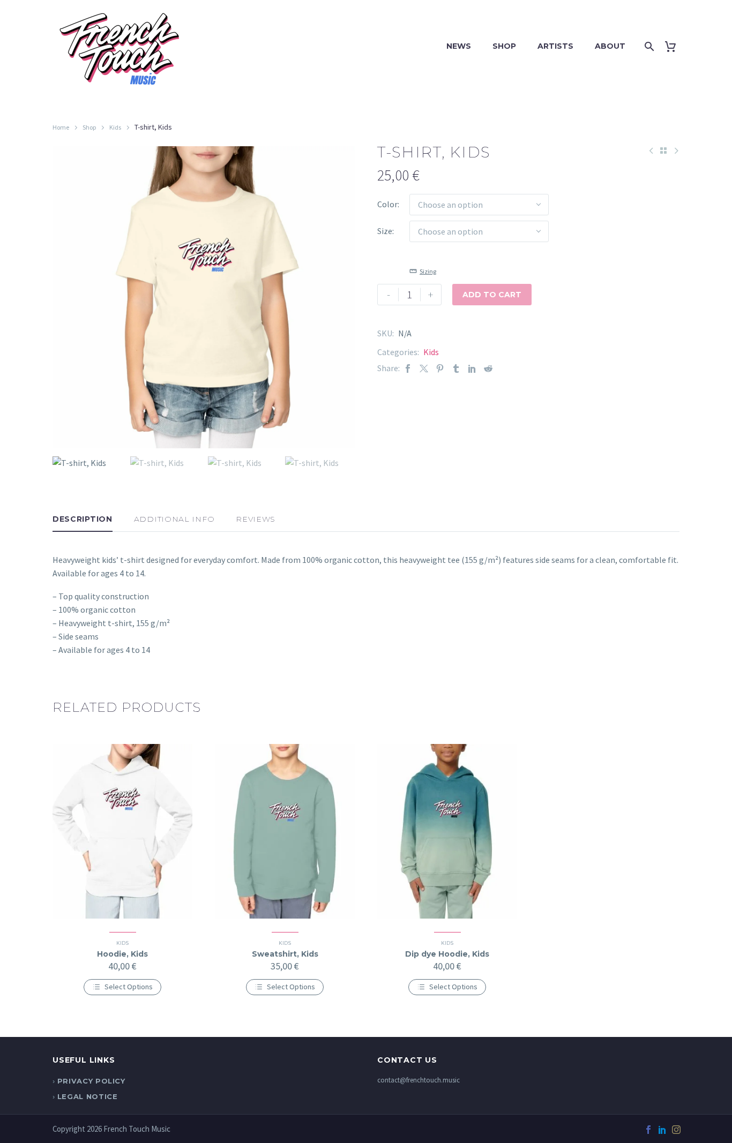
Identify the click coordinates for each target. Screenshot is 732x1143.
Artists (555, 46)
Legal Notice (87, 1096)
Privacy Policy (91, 1081)
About (610, 46)
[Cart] (674, 46)
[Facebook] (408, 368)
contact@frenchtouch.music (418, 1080)
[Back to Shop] (663, 150)
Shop (504, 46)
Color (387, 204)
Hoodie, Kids (122, 954)
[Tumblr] (456, 368)
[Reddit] (488, 368)
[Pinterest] (440, 368)
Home (61, 127)
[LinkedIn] (472, 368)
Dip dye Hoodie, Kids (447, 954)
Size (384, 230)
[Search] (647, 46)
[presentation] (66, 297)
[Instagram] (676, 1129)
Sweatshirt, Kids (285, 954)
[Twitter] (424, 368)
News (458, 46)
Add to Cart (491, 294)
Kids (115, 127)
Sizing (428, 271)
